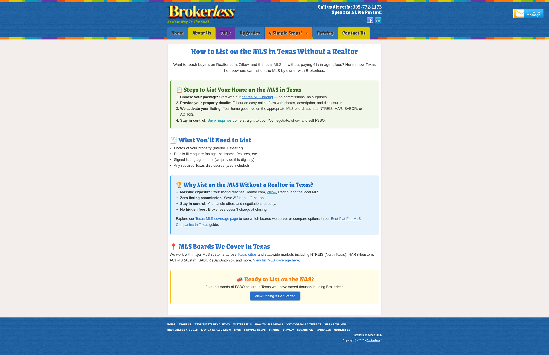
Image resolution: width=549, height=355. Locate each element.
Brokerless (373, 340)
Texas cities (247, 254)
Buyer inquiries (220, 120)
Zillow (271, 192)
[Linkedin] (378, 20)
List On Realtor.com (216, 330)
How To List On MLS (269, 324)
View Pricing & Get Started (275, 296)
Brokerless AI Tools (182, 330)
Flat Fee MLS (242, 324)
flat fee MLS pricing (257, 97)
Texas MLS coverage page (216, 219)
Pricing (274, 330)
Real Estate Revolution (212, 324)
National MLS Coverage (303, 324)
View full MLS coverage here (276, 260)
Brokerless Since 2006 (368, 335)
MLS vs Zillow (335, 324)
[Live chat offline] (528, 17)
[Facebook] (370, 20)
